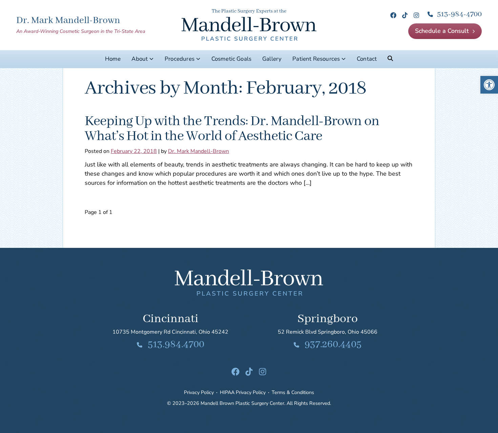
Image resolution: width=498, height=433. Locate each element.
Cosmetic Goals (231, 59)
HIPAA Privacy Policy (243, 392)
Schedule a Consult (442, 31)
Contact (367, 59)
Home (113, 59)
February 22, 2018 (134, 151)
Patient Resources (316, 59)
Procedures (179, 59)
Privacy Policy (199, 392)
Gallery (272, 59)
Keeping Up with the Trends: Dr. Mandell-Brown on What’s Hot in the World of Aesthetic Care (232, 129)
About (139, 59)
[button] (489, 85)
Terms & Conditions (293, 392)
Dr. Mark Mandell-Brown (198, 151)
